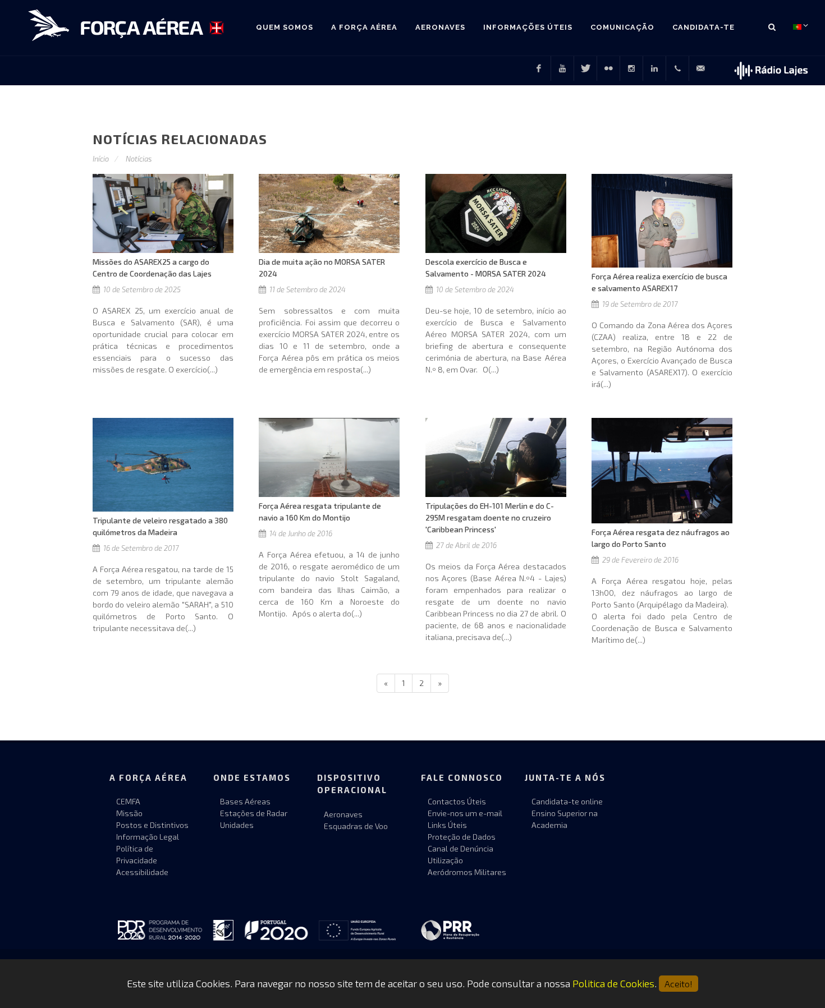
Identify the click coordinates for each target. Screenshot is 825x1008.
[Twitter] (585, 68)
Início (101, 158)
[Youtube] (562, 68)
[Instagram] (631, 68)
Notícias (139, 158)
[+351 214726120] (677, 68)
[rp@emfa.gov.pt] (700, 68)
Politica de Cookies (613, 983)
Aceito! (678, 983)
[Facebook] (539, 68)
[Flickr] (608, 68)
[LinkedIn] (654, 68)
